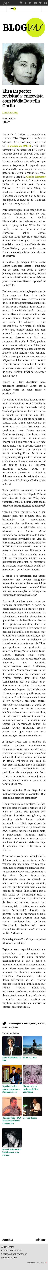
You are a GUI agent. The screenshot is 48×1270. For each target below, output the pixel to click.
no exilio (41, 1023)
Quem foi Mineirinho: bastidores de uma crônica (12, 1152)
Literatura (10, 112)
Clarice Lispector (36, 176)
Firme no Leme (29, 1057)
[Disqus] (24, 1201)
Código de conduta (11, 1251)
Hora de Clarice (30, 1118)
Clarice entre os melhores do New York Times (30, 1089)
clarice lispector (16, 1023)
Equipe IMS (9, 118)
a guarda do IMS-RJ (19, 146)
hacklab (44, 1262)
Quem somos (7, 1247)
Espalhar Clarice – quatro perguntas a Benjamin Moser (11, 1089)
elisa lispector (30, 1023)
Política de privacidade (14, 1254)
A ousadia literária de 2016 (11, 1059)
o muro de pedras (10, 1027)
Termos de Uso (9, 1258)
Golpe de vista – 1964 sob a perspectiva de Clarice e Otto (11, 1121)
